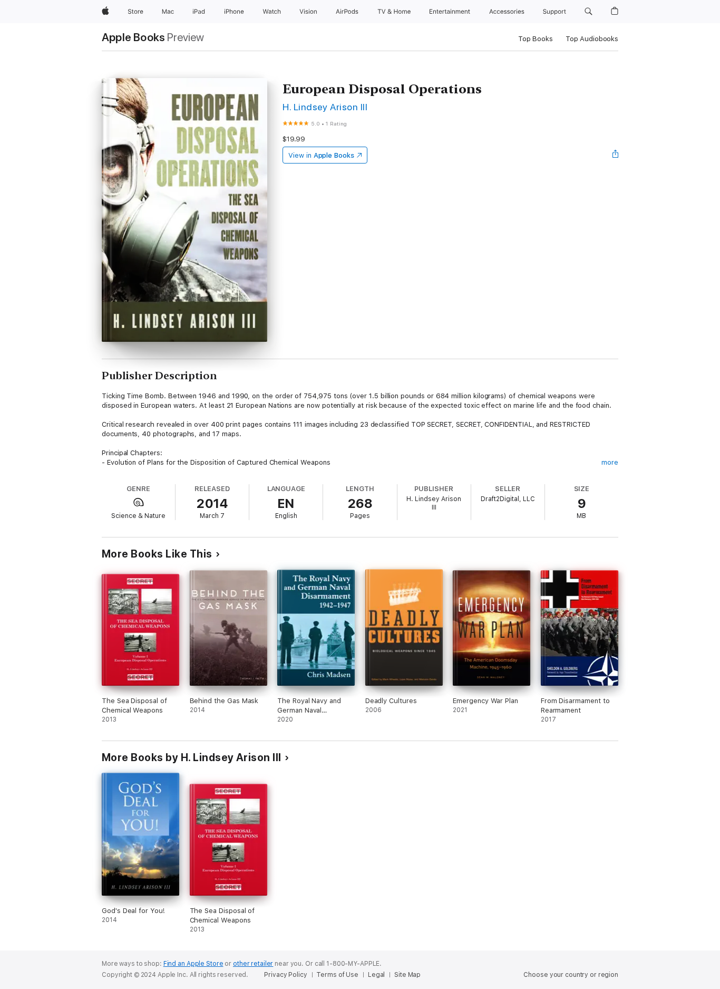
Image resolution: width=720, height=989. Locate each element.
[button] (588, 11)
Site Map (407, 974)
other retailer (253, 963)
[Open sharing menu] (615, 155)
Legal (376, 974)
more (609, 462)
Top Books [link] (535, 39)
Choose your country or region (570, 974)
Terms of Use (337, 974)
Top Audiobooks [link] (592, 39)
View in (321, 155)
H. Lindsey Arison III (325, 106)
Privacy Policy (285, 974)
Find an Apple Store (193, 963)
